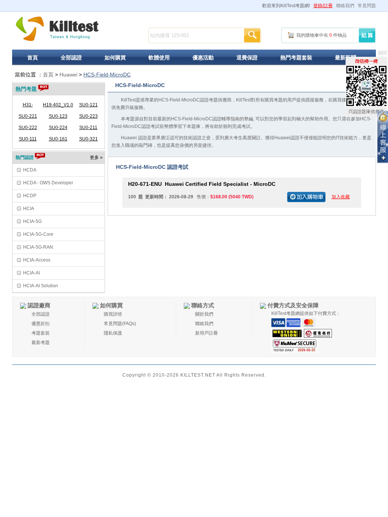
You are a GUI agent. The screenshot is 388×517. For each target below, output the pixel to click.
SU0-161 (58, 139)
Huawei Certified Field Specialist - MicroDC (201, 184)
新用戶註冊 (206, 333)
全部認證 (71, 58)
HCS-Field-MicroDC (107, 75)
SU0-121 (88, 104)
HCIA (28, 208)
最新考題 (40, 342)
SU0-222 (28, 127)
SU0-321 (88, 139)
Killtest (57, 29)
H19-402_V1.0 (58, 104)
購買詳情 (113, 314)
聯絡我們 (345, 5)
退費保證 (247, 58)
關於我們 (204, 314)
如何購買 (115, 58)
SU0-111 (28, 139)
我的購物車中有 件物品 (321, 35)
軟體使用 (159, 58)
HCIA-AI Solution (40, 285)
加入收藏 (341, 196)
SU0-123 (58, 116)
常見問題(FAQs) (120, 323)
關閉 (382, 53)
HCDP (29, 195)
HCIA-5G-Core (38, 234)
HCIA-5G (32, 221)
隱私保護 (113, 333)
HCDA (29, 170)
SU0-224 (58, 127)
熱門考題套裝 (296, 58)
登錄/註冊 (323, 5)
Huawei (68, 75)
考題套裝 (40, 333)
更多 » (96, 157)
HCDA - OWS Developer (48, 182)
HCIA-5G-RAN (38, 247)
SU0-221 (28, 116)
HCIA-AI (31, 273)
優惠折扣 (40, 323)
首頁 (32, 58)
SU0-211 (88, 127)
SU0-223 (88, 116)
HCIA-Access (36, 260)
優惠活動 (203, 58)
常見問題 (367, 5)
